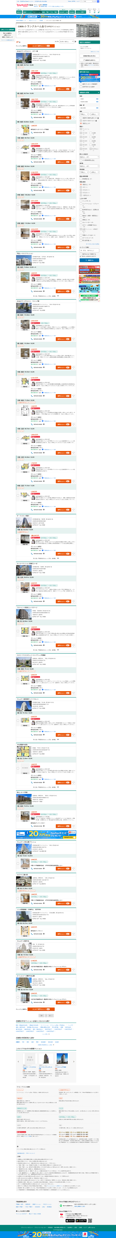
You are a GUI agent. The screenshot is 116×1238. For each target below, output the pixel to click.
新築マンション (27, 12)
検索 (98, 1)
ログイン (36, 6)
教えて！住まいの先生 (35, 1214)
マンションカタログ (21, 1214)
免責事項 (70, 1227)
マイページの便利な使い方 (7, 40)
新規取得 (45, 5)
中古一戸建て (54, 12)
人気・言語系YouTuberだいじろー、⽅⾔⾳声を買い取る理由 (32, 1)
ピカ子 (94, 1)
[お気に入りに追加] (73, 89)
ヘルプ (78, 1)
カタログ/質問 (80, 12)
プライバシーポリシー (27, 1227)
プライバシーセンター (40, 1227)
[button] (18, 1055)
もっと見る (45, 1034)
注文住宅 (62, 12)
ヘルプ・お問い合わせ (89, 1227)
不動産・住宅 (19, 1204)
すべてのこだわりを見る (92, 244)
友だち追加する (68, 1206)
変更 (97, 99)
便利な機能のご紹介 (79, 1206)
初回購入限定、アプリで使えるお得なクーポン (52, 6)
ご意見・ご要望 (78, 1227)
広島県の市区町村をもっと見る (45, 1044)
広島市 (18, 1042)
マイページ (91, 65)
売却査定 (72, 12)
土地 (66, 12)
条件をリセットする (95, 51)
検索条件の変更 (84, 92)
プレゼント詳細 (27, 1136)
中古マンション (37, 12)
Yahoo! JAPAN (71, 1)
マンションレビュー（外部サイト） (55, 1186)
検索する (90, 260)
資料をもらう (63, 89)
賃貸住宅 (19, 12)
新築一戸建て (45, 12)
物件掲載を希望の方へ (60, 1227)
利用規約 (50, 1227)
